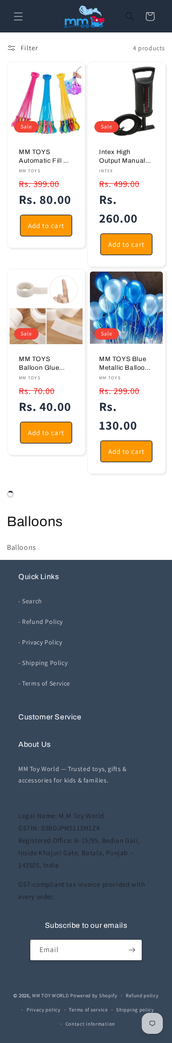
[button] (18, 16)
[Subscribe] (132, 950)
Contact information (90, 1024)
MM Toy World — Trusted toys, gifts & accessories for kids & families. (72, 774)
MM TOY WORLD (50, 995)
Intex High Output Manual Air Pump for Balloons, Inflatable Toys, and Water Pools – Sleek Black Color (124, 157)
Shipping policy (135, 1009)
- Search (30, 601)
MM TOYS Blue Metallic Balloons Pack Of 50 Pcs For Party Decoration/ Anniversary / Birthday (125, 364)
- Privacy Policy (40, 642)
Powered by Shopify (93, 995)
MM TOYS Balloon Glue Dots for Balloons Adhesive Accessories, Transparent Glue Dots (45, 364)
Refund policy (142, 995)
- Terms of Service (44, 683)
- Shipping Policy (42, 663)
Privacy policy (44, 1009)
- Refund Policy (40, 621)
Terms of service (88, 1009)
